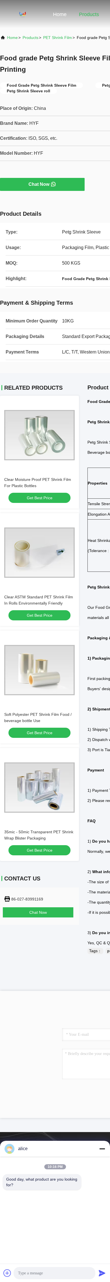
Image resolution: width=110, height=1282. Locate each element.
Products (89, 14)
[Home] (22, 14)
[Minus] (102, 1148)
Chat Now (38, 184)
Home (60, 14)
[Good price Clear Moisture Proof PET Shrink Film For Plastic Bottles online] (39, 435)
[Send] (102, 1273)
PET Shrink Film (57, 37)
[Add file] (7, 1273)
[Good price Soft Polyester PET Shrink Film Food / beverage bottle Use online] (39, 670)
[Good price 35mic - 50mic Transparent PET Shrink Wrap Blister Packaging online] (39, 787)
